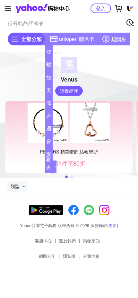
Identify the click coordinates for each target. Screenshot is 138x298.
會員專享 (48, 142)
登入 (101, 8)
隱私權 (69, 256)
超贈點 (118, 39)
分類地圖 (91, 256)
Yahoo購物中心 (42, 8)
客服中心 (43, 241)
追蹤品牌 (69, 91)
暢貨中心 (48, 66)
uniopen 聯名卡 (76, 39)
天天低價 (48, 91)
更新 (112, 225)
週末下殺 (48, 130)
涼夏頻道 (48, 104)
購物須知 (91, 241)
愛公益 (48, 155)
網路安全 (47, 256)
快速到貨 (48, 79)
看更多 (48, 166)
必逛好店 (48, 117)
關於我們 (67, 241)
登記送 (48, 53)
